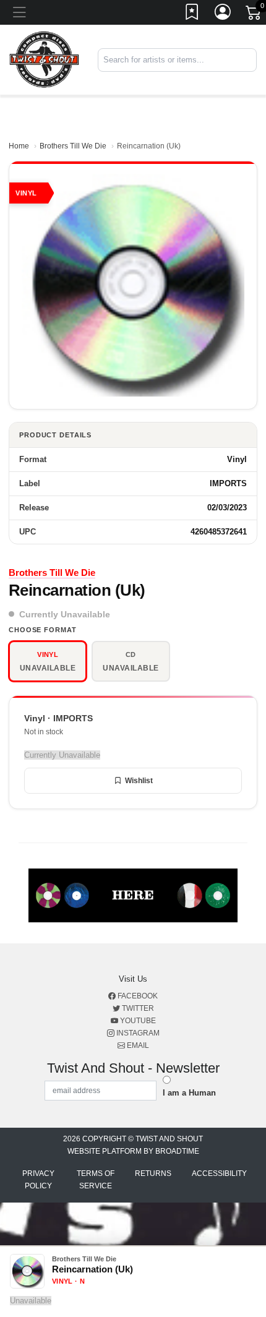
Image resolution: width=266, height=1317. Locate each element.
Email (137, 1045)
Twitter (137, 1008)
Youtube (137, 1020)
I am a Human (189, 1092)
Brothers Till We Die (73, 146)
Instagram (137, 1033)
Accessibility (219, 1173)
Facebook (137, 996)
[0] (254, 15)
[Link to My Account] (223, 14)
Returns (153, 1173)
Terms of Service (95, 1179)
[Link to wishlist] (192, 14)
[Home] (44, 59)
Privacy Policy (38, 1179)
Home (19, 146)
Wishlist (139, 780)
